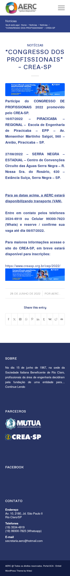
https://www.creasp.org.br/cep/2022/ (32, 265)
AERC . (55, 293)
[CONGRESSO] (35, 89)
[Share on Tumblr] (44, 319)
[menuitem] (59, 8)
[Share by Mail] (62, 319)
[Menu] (59, 8)
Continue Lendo (15, 387)
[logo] (29, 8)
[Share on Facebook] (8, 319)
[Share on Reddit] (56, 319)
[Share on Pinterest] (32, 319)
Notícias (11, 21)
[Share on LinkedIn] (38, 319)
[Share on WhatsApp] (26, 319)
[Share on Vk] (50, 319)
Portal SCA (48, 565)
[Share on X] (14, 319)
